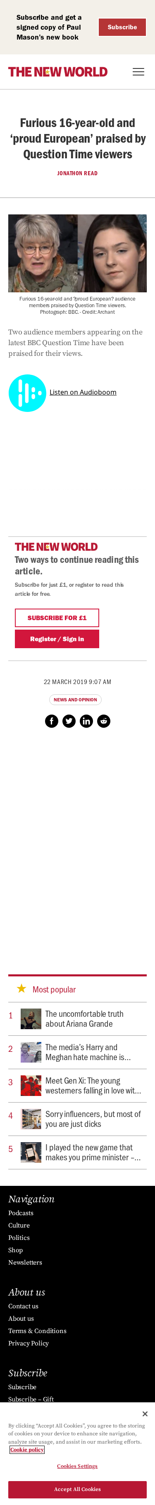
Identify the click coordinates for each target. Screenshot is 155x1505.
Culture (19, 1225)
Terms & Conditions (37, 1331)
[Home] (57, 72)
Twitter (69, 721)
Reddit (103, 721)
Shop (15, 1250)
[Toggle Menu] (138, 71)
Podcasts (20, 1213)
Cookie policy (27, 1449)
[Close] (145, 1414)
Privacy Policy (28, 1343)
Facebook (51, 721)
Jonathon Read (77, 173)
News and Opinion (75, 700)
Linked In (86, 721)
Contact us (23, 1306)
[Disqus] (77, 843)
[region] (77, 1453)
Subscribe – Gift (31, 1399)
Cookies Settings (77, 1466)
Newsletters (25, 1262)
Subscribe (122, 27)
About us (20, 1319)
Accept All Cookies (77, 1489)
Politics (18, 1238)
